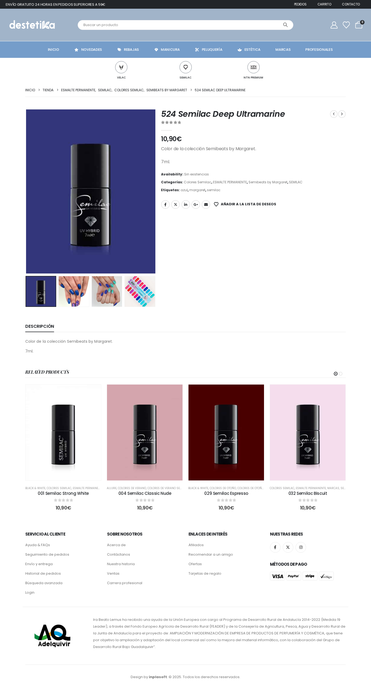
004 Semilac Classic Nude (144, 493)
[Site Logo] (31, 25)
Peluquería (212, 49)
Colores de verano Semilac (167, 488)
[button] (27, 191)
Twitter (175, 204)
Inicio (53, 49)
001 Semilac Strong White (63, 493)
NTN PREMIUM (253, 77)
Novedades (91, 49)
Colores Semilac (197, 182)
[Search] (285, 25)
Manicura (170, 49)
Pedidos (300, 4)
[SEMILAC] (186, 67)
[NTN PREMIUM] (253, 67)
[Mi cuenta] (334, 25)
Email (206, 204)
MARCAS (333, 488)
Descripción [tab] (39, 326)
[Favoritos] (346, 25)
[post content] (63, 432)
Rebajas (131, 49)
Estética (252, 49)
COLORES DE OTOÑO (223, 488)
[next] (342, 114)
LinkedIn (185, 204)
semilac (214, 190)
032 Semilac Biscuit (307, 493)
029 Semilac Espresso (226, 493)
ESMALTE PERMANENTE (230, 182)
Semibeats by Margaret (268, 182)
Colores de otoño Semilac (256, 488)
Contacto (351, 4)
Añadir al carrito (67, 474)
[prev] (334, 114)
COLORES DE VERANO (132, 488)
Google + (195, 204)
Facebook (165, 204)
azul (184, 190)
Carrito (324, 4)
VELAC (121, 77)
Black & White (35, 488)
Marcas (282, 49)
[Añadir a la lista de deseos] (93, 393)
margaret (197, 190)
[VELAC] (121, 67)
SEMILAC (185, 77)
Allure (112, 488)
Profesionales (318, 49)
